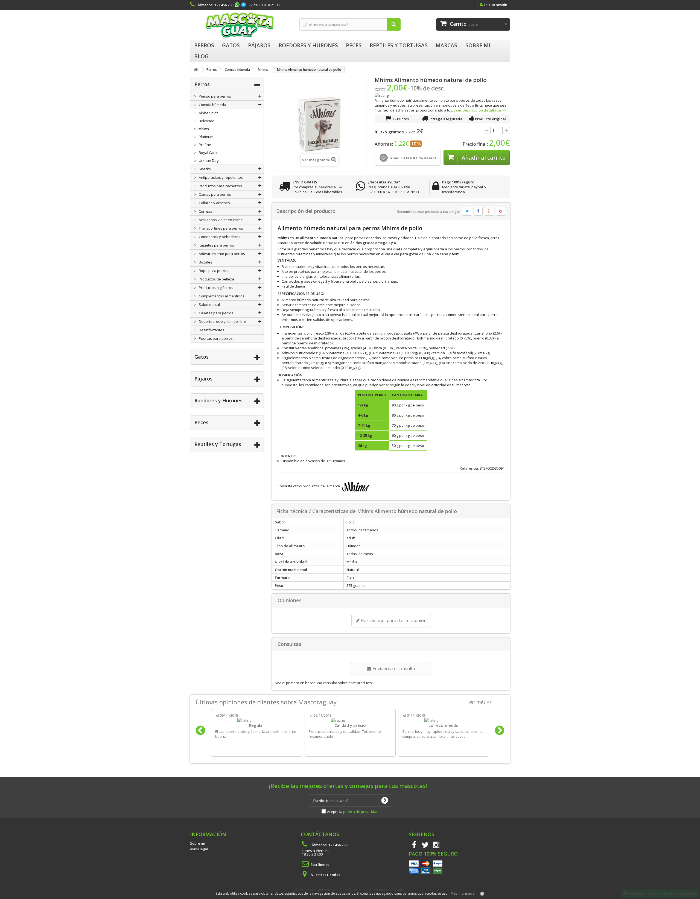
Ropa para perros (213, 270)
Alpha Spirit (208, 112)
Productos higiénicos (215, 287)
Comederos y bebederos (219, 236)
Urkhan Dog (208, 160)
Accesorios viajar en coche (220, 219)
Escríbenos (320, 864)
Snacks (204, 168)
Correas (205, 211)
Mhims (203, 129)
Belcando (206, 120)
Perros (202, 84)
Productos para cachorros (220, 185)
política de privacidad (360, 811)
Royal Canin (208, 152)
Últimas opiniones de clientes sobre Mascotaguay (266, 702)
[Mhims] (355, 486)
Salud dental (209, 304)
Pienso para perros (214, 96)
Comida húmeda (212, 104)
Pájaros (203, 378)
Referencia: (469, 468)
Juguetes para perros (216, 245)
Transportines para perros (220, 228)
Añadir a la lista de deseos (412, 158)
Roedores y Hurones (218, 400)
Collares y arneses (214, 202)
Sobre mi (197, 843)
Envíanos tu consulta (393, 669)
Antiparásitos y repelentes (220, 177)
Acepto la (352, 811)
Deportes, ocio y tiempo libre (222, 321)
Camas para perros (214, 194)
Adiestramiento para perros (221, 253)
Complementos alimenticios (221, 296)
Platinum (205, 136)
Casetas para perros (215, 313)
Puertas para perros (215, 338)
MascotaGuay (240, 25)
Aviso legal (199, 849)
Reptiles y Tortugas (217, 444)
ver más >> (480, 702)
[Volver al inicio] (196, 69)
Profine (204, 144)
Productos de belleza (216, 279)
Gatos (201, 356)
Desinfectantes (211, 329)
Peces (201, 422)
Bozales (205, 262)
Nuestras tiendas (325, 874)
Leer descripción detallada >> (480, 110)
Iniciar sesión (495, 4)
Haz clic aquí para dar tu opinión (393, 620)
